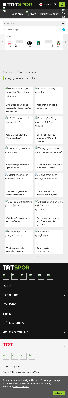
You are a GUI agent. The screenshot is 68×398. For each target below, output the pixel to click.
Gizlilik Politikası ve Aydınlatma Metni (21, 372)
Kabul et (59, 393)
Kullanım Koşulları (11, 366)
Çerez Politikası (21, 386)
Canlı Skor (7, 29)
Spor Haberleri (10, 72)
